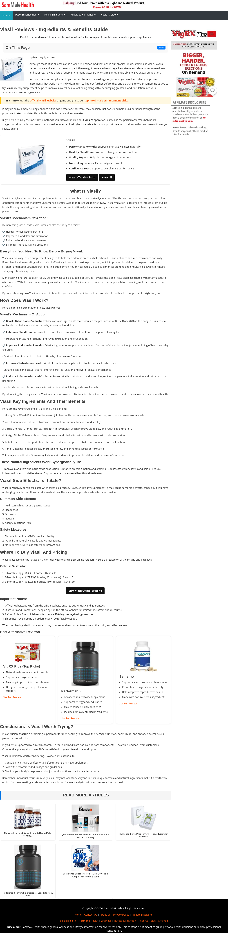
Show (161, 47)
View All (107, 177)
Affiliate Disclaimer (143, 914)
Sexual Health (68, 920)
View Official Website (82, 177)
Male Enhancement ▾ (27, 14)
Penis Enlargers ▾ (54, 14)
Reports (143, 920)
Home (6, 15)
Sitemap (163, 920)
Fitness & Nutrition (125, 920)
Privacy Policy (121, 914)
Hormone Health (88, 920)
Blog (153, 920)
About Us (105, 914)
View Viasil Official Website (85, 590)
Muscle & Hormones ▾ (83, 14)
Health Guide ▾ (109, 14)
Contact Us (90, 914)
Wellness (106, 920)
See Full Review (12, 697)
